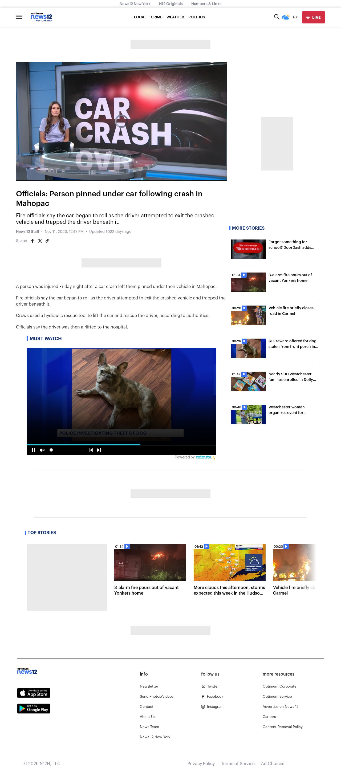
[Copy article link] (47, 241)
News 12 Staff (27, 232)
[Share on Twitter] (40, 241)
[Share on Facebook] (32, 241)
